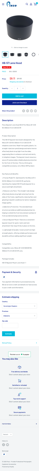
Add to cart (19, 96)
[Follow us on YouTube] (7, 444)
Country (4, 301)
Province (5, 311)
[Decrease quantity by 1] (12, 88)
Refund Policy (6, 343)
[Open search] (27, 4)
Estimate (8, 334)
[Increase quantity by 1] (23, 88)
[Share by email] (35, 110)
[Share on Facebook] (23, 110)
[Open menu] (3, 4)
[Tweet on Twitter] (31, 110)
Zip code (5, 321)
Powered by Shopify (8, 466)
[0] (35, 4)
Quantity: (5, 88)
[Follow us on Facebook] (3, 444)
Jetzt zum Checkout (19, 103)
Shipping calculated (16, 82)
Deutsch (5, 434)
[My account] (31, 4)
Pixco (4, 71)
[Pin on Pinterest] (27, 110)
